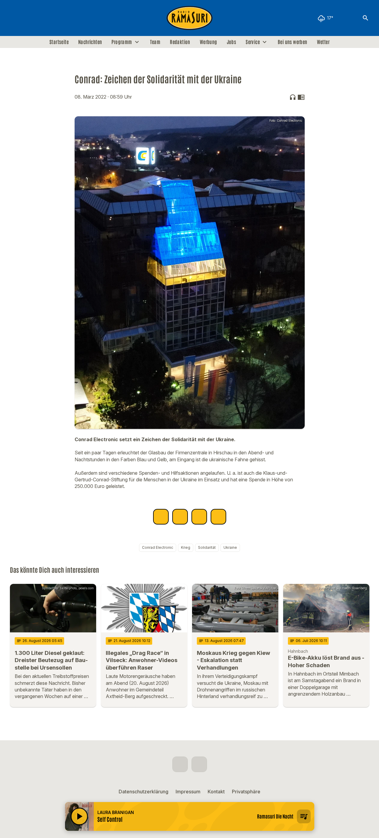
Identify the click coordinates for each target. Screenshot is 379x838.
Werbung (208, 42)
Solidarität (207, 547)
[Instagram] (28, 18)
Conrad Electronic (157, 547)
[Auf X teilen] (180, 517)
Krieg (185, 547)
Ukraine (230, 547)
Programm (121, 42)
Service (253, 42)
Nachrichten (90, 42)
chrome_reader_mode (301, 97)
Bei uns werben (292, 42)
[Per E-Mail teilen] (218, 517)
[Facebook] (16, 18)
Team (155, 42)
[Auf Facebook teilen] (161, 517)
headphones (292, 97)
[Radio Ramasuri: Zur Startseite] (190, 18)
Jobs (231, 42)
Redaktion (180, 42)
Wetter (323, 42)
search (365, 18)
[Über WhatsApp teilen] (199, 517)
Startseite (59, 42)
